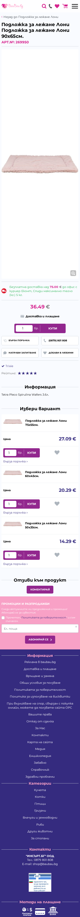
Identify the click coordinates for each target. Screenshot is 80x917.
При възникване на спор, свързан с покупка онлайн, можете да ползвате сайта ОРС (40, 705)
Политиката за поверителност (43, 617)
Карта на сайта (40, 742)
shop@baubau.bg (45, 864)
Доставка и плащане (40, 669)
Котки (40, 797)
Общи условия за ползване (40, 683)
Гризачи (40, 810)
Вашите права (40, 714)
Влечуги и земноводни (40, 817)
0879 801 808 (43, 860)
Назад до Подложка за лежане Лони (30, 17)
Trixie (9, 366)
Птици (40, 804)
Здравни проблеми (40, 776)
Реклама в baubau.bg (40, 662)
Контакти (40, 735)
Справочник (40, 769)
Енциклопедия (40, 756)
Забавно (40, 763)
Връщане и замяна (40, 676)
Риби (40, 824)
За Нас (40, 728)
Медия (40, 749)
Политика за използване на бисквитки (40, 696)
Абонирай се (38, 639)
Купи (52, 328)
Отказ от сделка (40, 721)
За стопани (40, 838)
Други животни (40, 831)
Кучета (40, 790)
